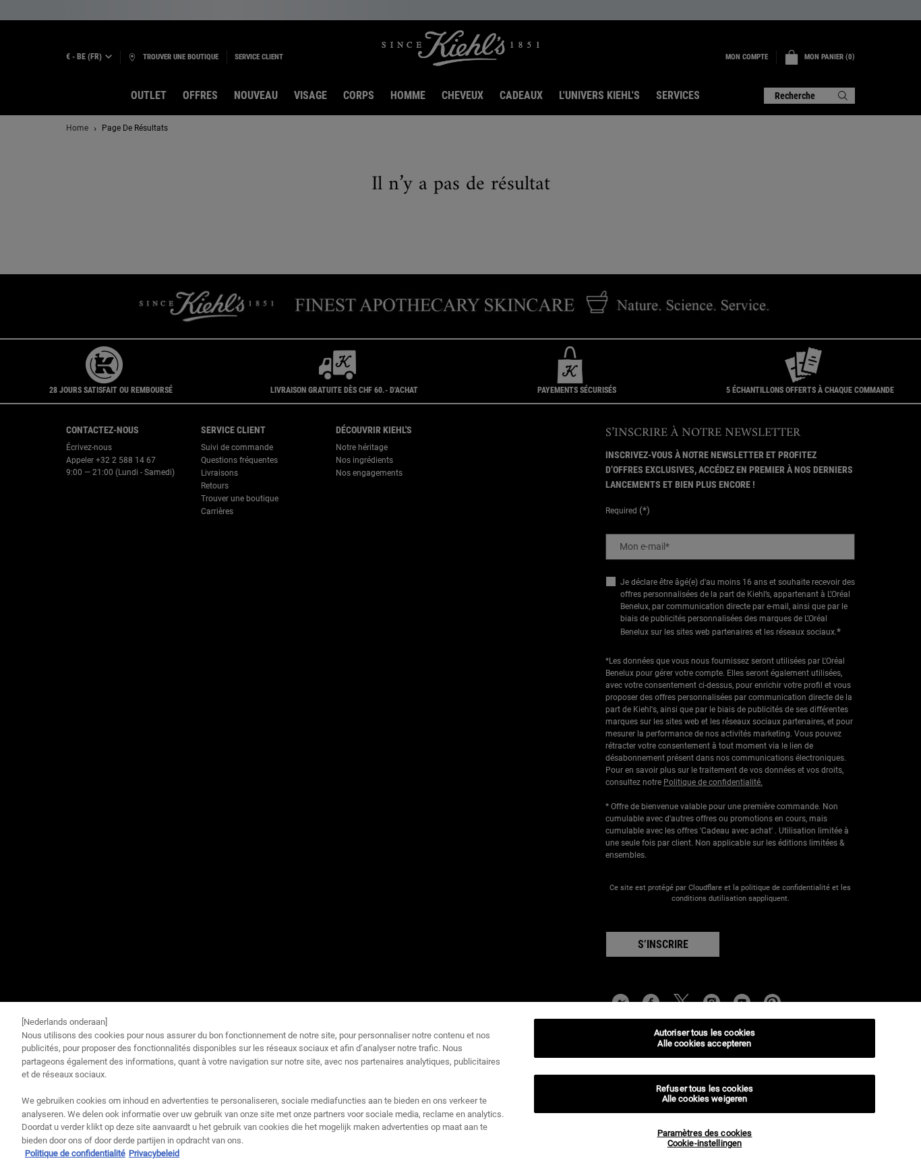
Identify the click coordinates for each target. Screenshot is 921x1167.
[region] (460, 1084)
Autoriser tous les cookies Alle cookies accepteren (704, 1038)
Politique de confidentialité (75, 1153)
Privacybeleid (154, 1153)
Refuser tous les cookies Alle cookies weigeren (704, 1093)
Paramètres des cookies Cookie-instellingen (704, 1138)
